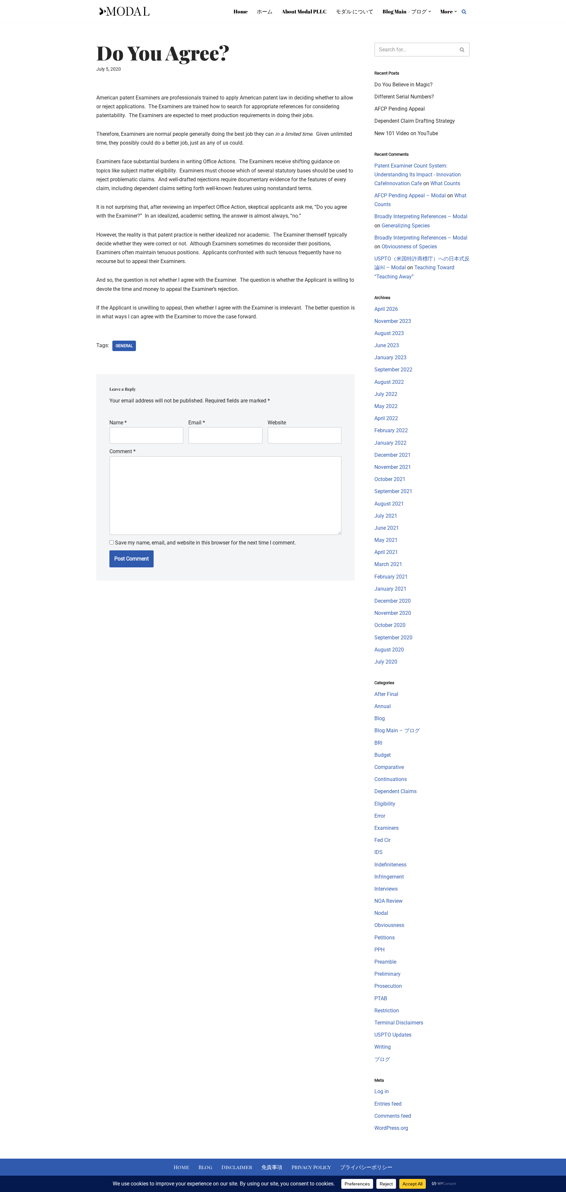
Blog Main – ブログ (397, 730)
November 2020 (392, 613)
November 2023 (392, 321)
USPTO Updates (392, 1035)
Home (241, 11)
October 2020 (390, 625)
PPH (379, 950)
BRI (378, 743)
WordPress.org (391, 1128)
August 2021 (389, 504)
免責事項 (271, 1167)
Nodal (381, 913)
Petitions (384, 937)
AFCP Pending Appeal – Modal (410, 195)
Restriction (386, 1010)
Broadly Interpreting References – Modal (420, 216)
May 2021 (386, 540)
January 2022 (390, 443)
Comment (122, 451)
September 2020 (393, 637)
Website (277, 422)
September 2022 (393, 369)
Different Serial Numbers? (404, 97)
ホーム (265, 11)
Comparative (389, 767)
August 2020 (389, 650)
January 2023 (390, 357)
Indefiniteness (390, 865)
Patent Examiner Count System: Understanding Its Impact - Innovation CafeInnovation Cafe (417, 175)
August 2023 (389, 333)
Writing (382, 1047)
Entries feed (388, 1104)
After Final (386, 694)
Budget (382, 755)
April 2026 (386, 309)
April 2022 (386, 418)
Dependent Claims (395, 791)
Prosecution (388, 986)
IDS (378, 852)
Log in (381, 1091)
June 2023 (386, 345)
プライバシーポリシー (366, 1167)
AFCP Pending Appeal (399, 109)
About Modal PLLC (304, 11)
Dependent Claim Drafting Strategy (414, 121)
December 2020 (392, 601)
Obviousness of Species (409, 246)
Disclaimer (236, 1167)
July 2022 (385, 394)
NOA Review (388, 901)
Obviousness (389, 925)
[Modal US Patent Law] (124, 11)
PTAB (380, 998)
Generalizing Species (406, 225)
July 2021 (385, 516)
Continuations (390, 779)
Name (118, 422)
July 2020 (385, 662)
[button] (429, 11)
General (124, 346)
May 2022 (386, 406)
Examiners (386, 828)
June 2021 (386, 528)
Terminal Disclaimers (398, 1023)
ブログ (382, 1059)
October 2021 (390, 479)
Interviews (386, 889)
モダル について (354, 11)
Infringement (389, 877)
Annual (382, 706)
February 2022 (391, 430)
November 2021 (392, 467)
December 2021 (392, 455)
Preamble (385, 962)
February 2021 (391, 577)
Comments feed (392, 1116)
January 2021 (390, 589)
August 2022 (389, 382)
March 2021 (388, 564)
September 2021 (393, 491)
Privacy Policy (311, 1167)
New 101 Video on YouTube (406, 133)
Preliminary (387, 974)
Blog (379, 718)
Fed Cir (382, 840)
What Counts (445, 183)
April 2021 (386, 552)
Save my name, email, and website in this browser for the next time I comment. (205, 543)
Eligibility (384, 804)
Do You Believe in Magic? (403, 84)
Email (196, 422)
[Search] (464, 11)
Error (379, 816)
